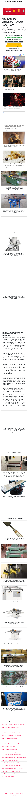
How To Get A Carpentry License (9, 738)
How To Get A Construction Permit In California (12, 768)
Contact (12, 793)
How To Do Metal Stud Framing (9, 752)
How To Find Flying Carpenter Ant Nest (11, 727)
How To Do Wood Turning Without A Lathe (11, 730)
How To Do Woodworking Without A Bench (11, 765)
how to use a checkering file (14, 44)
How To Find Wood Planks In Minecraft (10, 741)
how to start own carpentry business (14, 46)
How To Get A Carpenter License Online (11, 743)
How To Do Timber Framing (8, 776)
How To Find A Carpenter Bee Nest (10, 760)
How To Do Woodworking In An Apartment (11, 735)
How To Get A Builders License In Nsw (10, 749)
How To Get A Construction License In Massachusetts (14, 757)
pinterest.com (9, 718)
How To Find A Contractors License (10, 774)
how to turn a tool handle (14, 48)
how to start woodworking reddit (14, 35)
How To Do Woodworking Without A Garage (12, 763)
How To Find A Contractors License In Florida (12, 732)
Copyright (14, 795)
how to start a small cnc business (14, 50)
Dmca (6, 793)
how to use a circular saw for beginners (14, 41)
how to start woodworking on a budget (14, 37)
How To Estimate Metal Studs (8, 746)
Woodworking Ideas (13, 1)
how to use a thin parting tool (14, 39)
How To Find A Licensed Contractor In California (13, 724)
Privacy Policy (19, 793)
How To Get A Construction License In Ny (11, 754)
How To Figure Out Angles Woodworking (11, 771)
